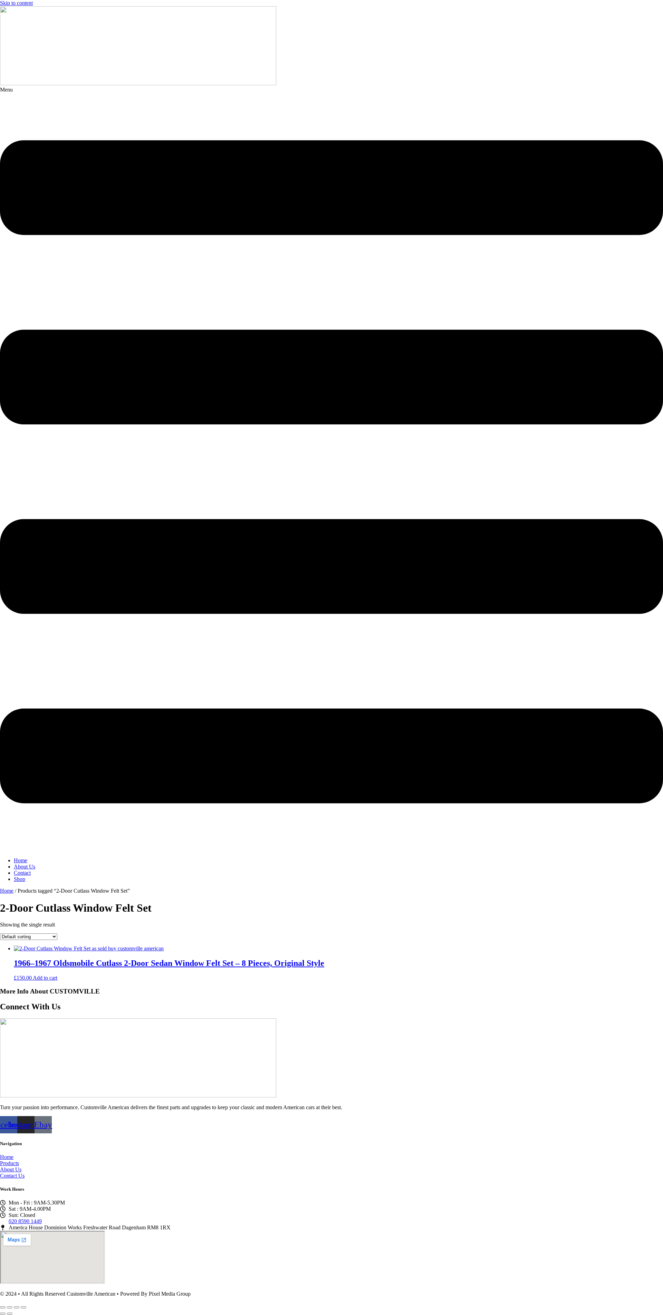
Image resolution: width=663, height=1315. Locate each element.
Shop (19, 879)
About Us (24, 867)
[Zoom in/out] (3, 1307)
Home (20, 860)
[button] (331, 469)
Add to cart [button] (45, 978)
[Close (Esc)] (23, 1307)
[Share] (16, 1307)
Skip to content (16, 3)
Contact (22, 873)
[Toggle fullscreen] (9, 1307)
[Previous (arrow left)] (3, 1314)
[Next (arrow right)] (9, 1314)
